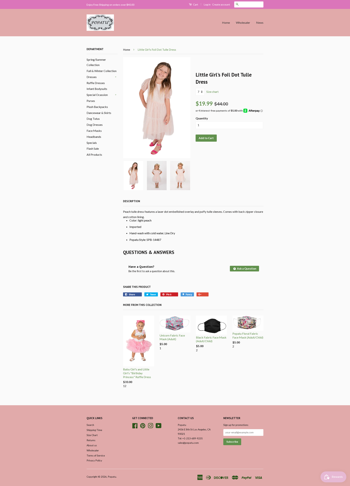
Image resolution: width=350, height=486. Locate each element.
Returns (91, 440)
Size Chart (92, 435)
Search (90, 424)
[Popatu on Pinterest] (142, 425)
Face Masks (94, 130)
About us (92, 445)
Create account (221, 4)
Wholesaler (243, 22)
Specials (92, 142)
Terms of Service (96, 455)
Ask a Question (246, 268)
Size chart (212, 91)
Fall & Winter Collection (101, 71)
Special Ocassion (97, 94)
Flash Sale (93, 148)
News (259, 22)
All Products (94, 154)
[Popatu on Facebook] (135, 425)
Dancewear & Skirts (99, 112)
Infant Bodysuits (97, 88)
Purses (91, 100)
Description (131, 201)
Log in (207, 4)
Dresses (92, 77)
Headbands (94, 136)
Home (226, 22)
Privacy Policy (94, 460)
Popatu (112, 476)
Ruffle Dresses (96, 83)
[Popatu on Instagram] (150, 425)
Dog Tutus (93, 118)
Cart (195, 4)
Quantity (202, 118)
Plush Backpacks (97, 106)
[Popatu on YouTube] (159, 425)
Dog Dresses (95, 124)
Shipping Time (94, 430)
